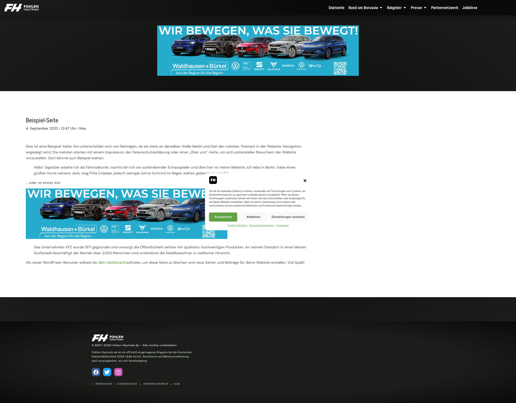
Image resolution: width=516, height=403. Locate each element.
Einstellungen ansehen (288, 217)
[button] (305, 181)
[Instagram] (118, 372)
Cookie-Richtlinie (237, 225)
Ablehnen (253, 217)
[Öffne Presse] (425, 8)
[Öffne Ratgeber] (405, 8)
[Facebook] (96, 372)
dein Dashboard (111, 262)
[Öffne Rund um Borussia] (381, 8)
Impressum (283, 225)
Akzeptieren (223, 217)
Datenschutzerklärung (262, 225)
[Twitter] (107, 372)
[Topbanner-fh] (258, 75)
